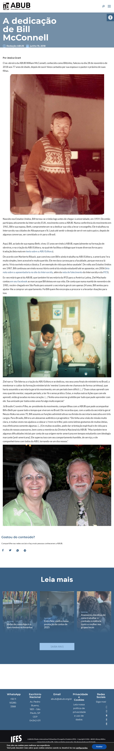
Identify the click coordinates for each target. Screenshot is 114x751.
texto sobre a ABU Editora (39, 251)
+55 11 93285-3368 (13, 703)
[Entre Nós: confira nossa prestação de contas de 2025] (57, 612)
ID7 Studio (92, 742)
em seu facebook (18, 281)
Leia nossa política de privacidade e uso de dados (79, 712)
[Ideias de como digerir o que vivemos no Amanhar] (20, 612)
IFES (105, 272)
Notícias (10, 621)
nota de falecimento (72, 272)
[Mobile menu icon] (109, 6)
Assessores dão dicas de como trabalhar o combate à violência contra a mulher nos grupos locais (93, 621)
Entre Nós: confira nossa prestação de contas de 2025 (56, 624)
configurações (81, 748)
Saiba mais (57, 646)
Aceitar (99, 746)
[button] (110, 17)
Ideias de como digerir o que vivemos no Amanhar (20, 626)
